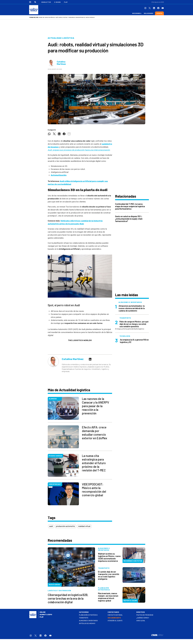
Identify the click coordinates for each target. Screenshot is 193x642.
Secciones (136, 13)
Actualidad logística (61, 38)
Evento (159, 13)
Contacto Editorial (115, 615)
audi (51, 526)
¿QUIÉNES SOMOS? (142, 618)
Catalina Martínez (61, 63)
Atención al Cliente (115, 621)
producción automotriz (65, 526)
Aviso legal (140, 621)
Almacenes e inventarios (88, 621)
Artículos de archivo (87, 623)
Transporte (83, 618)
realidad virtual (84, 526)
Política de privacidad (144, 615)
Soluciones (148, 13)
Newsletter (46, 2)
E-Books (57, 2)
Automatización (58, 175)
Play (66, 2)
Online (43, 612)
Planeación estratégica (88, 615)
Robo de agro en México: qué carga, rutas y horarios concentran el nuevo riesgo (67, 17)
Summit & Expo (46, 615)
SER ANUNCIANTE (114, 618)
